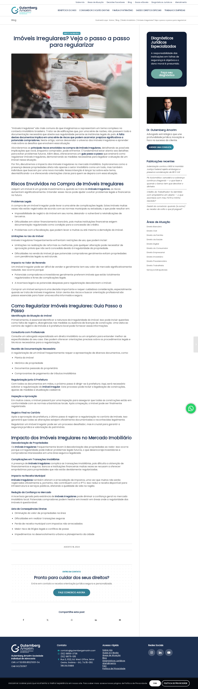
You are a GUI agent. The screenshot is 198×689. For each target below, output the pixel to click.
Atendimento (181, 2)
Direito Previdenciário (157, 261)
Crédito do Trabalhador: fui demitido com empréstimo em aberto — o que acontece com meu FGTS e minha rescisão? (165, 196)
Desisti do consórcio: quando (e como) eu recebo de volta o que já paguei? (166, 208)
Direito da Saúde (154, 239)
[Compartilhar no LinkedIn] (96, 620)
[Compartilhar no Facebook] (23, 620)
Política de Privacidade (113, 668)
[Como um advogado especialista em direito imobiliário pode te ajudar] (2, 344)
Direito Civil (152, 230)
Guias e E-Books (110, 652)
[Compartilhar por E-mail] (120, 620)
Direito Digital (153, 243)
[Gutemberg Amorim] (24, 10)
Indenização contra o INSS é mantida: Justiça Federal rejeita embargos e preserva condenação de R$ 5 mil (165, 169)
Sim (155, 683)
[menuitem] (80, 2)
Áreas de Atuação (96, 2)
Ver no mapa (67, 665)
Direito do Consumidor (157, 248)
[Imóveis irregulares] (71, 86)
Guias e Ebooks (141, 2)
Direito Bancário (154, 226)
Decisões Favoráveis (116, 2)
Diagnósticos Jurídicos (161, 2)
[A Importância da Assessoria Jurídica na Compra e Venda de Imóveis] (196, 344)
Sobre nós (80, 2)
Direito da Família (155, 235)
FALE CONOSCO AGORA (71, 592)
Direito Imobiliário (72, 33)
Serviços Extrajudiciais (157, 269)
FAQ (104, 665)
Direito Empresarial (156, 252)
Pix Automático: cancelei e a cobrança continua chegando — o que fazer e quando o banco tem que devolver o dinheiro (165, 182)
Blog (130, 2)
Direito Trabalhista (155, 265)
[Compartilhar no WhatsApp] (72, 620)
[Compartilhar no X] (48, 620)
